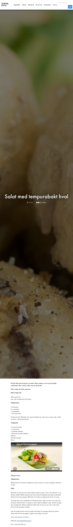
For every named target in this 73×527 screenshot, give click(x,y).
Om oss (55, 5)
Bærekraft (31, 5)
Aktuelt (24, 5)
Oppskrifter (17, 5)
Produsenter (47, 5)
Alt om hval (39, 5)
